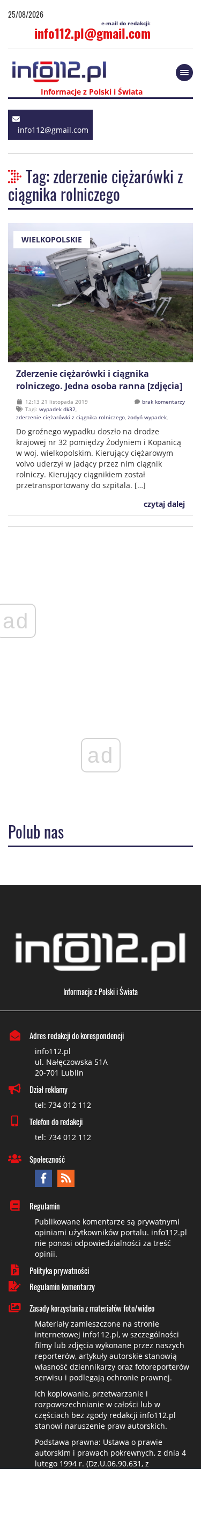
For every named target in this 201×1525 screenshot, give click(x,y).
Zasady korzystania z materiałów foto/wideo (91, 1308)
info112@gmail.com (53, 130)
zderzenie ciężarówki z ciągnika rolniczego (70, 417)
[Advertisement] (100, 1498)
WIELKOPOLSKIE (51, 239)
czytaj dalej (163, 504)
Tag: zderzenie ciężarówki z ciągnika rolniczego (95, 185)
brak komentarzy (163, 401)
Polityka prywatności (59, 1270)
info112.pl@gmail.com (92, 32)
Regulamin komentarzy (62, 1286)
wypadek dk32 (57, 409)
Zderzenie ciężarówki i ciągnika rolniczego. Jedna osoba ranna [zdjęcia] (99, 380)
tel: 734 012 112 (63, 1105)
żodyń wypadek (147, 417)
